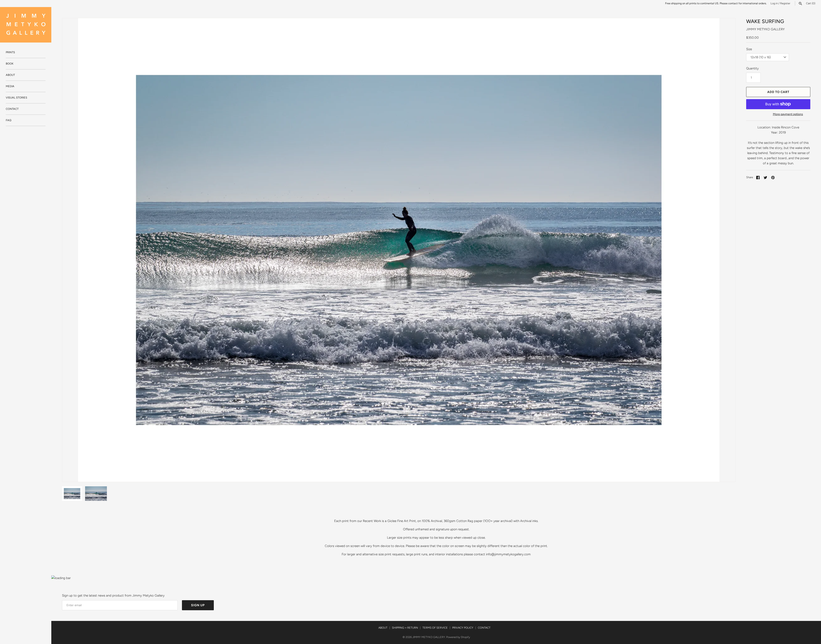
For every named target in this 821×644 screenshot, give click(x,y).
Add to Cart (778, 92)
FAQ (8, 120)
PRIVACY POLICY (462, 627)
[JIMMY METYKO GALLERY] (25, 25)
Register (785, 3)
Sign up (198, 605)
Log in (774, 3)
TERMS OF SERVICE (435, 627)
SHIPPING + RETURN (405, 627)
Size (749, 49)
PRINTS (10, 52)
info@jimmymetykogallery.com (508, 554)
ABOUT (10, 74)
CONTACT (12, 108)
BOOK (9, 63)
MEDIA (10, 86)
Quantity (752, 68)
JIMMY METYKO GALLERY (765, 29)
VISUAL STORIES (16, 97)
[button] (726, 250)
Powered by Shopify (458, 637)
